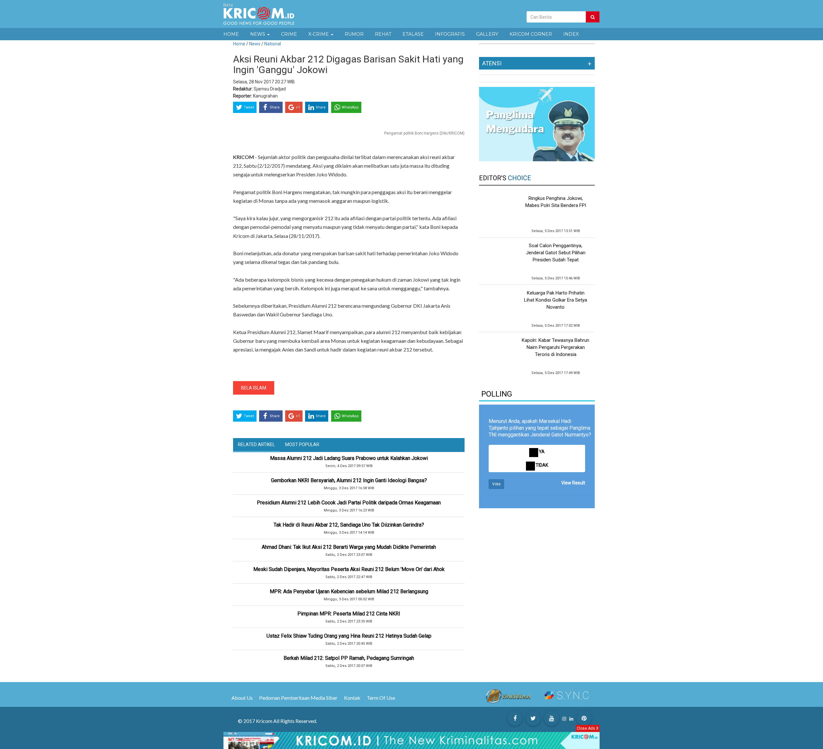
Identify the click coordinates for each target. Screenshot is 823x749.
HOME (231, 34)
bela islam (253, 387)
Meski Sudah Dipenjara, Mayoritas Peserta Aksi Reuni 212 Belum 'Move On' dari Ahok (349, 569)
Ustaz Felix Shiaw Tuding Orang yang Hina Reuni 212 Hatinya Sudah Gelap (349, 636)
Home (239, 43)
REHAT (383, 34)
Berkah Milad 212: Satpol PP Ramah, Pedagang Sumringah (349, 658)
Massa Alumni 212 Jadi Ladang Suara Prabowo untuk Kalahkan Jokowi (349, 458)
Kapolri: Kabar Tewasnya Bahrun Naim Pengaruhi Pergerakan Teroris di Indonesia (555, 347)
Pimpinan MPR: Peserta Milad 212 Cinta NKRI (348, 614)
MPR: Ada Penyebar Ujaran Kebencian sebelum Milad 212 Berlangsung (349, 591)
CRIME (289, 34)
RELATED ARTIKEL (256, 444)
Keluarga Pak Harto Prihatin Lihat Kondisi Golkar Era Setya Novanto (555, 300)
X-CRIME (319, 34)
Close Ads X (588, 728)
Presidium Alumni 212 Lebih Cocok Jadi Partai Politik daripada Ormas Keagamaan (349, 503)
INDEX (571, 34)
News (255, 43)
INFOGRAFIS (450, 34)
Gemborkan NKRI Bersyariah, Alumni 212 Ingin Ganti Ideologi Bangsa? (349, 480)
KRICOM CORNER (531, 34)
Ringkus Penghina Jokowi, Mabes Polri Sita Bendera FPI (555, 201)
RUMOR (354, 34)
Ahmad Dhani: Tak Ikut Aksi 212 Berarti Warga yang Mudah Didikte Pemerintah (349, 547)
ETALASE (413, 34)
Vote (496, 484)
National (272, 43)
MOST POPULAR (302, 444)
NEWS (258, 34)
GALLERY (487, 34)
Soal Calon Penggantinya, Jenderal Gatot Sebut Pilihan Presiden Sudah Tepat (555, 253)
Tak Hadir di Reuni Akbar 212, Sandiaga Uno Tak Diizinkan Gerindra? (349, 525)
